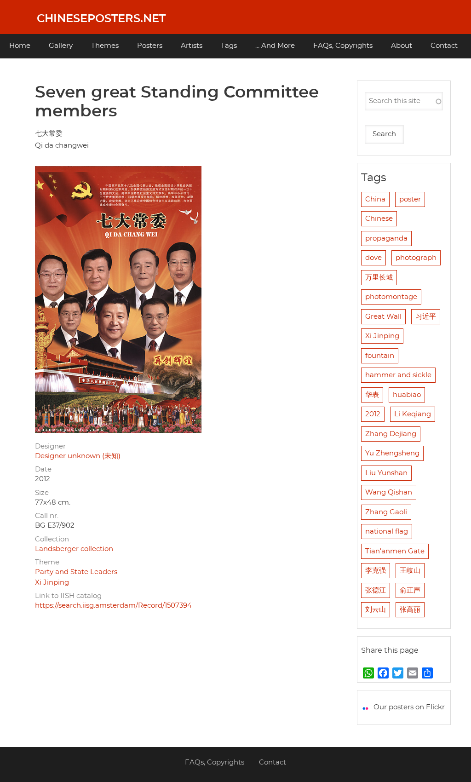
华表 (372, 394)
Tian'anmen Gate (395, 551)
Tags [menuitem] (229, 45)
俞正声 (410, 590)
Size (42, 492)
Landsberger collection (74, 549)
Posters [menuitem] (149, 45)
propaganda (386, 238)
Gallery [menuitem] (61, 45)
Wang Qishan (388, 492)
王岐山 (410, 570)
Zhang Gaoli (386, 512)
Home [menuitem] (19, 45)
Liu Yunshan (386, 473)
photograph (416, 257)
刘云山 (375, 609)
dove (373, 257)
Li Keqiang (412, 414)
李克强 (375, 570)
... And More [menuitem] (275, 45)
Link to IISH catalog (68, 595)
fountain (379, 355)
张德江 (375, 590)
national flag (386, 531)
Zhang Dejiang (390, 434)
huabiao (407, 394)
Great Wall (383, 316)
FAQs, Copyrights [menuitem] (343, 45)
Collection (52, 539)
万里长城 (379, 277)
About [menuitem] (401, 45)
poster (410, 199)
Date (43, 469)
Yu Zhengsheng (392, 453)
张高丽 (410, 609)
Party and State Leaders (76, 572)
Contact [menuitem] (444, 45)
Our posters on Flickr (409, 707)
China (375, 199)
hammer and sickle (398, 375)
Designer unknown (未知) (78, 456)
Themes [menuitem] (105, 45)
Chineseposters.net (101, 18)
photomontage (391, 296)
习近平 (425, 316)
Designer (50, 446)
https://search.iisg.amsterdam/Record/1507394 (113, 605)
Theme (47, 562)
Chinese (379, 218)
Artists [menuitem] (191, 45)
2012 (372, 414)
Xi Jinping (52, 582)
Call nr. (46, 515)
